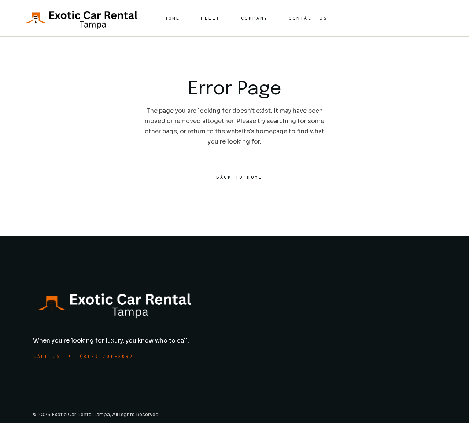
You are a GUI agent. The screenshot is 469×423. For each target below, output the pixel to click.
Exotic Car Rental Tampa (81, 414)
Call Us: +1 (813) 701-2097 (83, 356)
